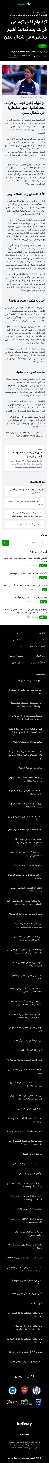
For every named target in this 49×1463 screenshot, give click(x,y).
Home (45, 12)
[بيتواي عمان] (24, 4)
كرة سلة (43, 601)
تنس (44, 589)
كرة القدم (37, 12)
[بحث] (5, 543)
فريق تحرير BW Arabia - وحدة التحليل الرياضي (26, 51)
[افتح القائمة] (44, 4)
